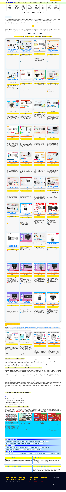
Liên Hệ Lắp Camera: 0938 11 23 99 (55, 0)
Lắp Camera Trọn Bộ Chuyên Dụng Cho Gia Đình (40, 423)
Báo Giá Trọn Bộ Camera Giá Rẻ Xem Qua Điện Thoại (26, 423)
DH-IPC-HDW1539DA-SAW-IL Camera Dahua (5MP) (39, 342)
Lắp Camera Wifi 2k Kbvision (36, 449)
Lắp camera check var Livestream (11, 441)
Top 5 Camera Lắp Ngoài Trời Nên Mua (31, 443)
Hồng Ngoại (26, 36)
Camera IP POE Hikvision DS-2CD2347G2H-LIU (39, 272)
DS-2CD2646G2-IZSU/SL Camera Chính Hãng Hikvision (12, 161)
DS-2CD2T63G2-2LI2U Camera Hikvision (13, 135)
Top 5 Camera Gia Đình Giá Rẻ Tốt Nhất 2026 (13, 466)
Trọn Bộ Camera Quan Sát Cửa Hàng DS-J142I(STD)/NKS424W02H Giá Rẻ (12, 50)
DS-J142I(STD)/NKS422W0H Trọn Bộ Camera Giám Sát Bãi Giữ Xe (12, 80)
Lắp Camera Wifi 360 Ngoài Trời (10, 38)
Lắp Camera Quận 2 (11, 2)
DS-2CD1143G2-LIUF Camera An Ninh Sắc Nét (26, 187)
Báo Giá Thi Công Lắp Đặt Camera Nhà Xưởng (42, 466)
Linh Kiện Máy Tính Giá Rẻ (10, 453)
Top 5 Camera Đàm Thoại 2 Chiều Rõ (11, 443)
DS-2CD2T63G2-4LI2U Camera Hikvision (53, 109)
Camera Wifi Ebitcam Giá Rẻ (13, 330)
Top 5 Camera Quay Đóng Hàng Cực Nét (34, 441)
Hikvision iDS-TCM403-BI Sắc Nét (39, 50)
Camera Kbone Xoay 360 (27, 449)
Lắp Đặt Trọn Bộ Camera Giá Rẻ (54, 423)
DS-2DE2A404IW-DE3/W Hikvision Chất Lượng (39, 80)
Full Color (30, 36)
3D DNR (50, 36)
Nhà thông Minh (49, 2)
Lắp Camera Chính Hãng (22, 2)
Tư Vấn (55, 2)
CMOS (36, 36)
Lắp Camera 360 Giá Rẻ (44, 453)
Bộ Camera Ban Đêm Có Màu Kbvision (21, 453)
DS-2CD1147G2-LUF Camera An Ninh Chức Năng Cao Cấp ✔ (12, 187)
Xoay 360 (39, 36)
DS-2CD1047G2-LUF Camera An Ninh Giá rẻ (39, 187)
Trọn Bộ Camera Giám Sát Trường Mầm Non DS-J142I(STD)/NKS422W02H (26, 50)
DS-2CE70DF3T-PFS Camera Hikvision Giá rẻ (13, 109)
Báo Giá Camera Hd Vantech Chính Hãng (25, 330)
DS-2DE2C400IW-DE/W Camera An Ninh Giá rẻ (26, 80)
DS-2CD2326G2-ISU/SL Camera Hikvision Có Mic (39, 161)
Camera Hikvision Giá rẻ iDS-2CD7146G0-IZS (44, 327)
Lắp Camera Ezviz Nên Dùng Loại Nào (40, 457)
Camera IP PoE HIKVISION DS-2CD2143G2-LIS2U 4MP (13, 302)
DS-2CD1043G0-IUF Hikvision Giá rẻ (53, 187)
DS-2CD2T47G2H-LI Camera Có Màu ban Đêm (39, 135)
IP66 (47, 36)
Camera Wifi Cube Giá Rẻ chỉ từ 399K (11, 447)
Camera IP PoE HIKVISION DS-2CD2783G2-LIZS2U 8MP (13, 272)
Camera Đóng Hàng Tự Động (10, 457)
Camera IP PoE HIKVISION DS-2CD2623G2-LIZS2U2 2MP (26, 272)
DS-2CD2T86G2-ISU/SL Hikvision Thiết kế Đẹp (26, 109)
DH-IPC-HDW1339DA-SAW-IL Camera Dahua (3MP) (54, 342)
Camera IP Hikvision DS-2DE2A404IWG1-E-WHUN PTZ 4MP (53, 303)
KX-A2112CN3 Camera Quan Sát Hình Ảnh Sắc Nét (18, 328)
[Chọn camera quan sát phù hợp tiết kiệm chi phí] (59, 7)
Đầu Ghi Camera (42, 2)
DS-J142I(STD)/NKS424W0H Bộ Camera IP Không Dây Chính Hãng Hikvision (53, 50)
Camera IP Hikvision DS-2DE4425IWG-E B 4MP (39, 303)
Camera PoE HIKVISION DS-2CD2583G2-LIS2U (26, 242)
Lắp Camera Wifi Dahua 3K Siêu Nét (34, 447)
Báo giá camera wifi (21, 443)
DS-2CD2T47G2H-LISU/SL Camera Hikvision (26, 135)
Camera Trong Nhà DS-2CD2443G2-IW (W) (26, 214)
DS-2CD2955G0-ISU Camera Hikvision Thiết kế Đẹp (53, 135)
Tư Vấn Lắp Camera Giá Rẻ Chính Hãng (45, 328)
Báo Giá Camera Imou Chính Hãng (32, 328)
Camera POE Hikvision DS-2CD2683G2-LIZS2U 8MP (13, 246)
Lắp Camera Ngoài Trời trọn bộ (54, 453)
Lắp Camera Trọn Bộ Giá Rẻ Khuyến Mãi (12, 423)
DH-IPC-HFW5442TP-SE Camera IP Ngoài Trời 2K (16, 327)
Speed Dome (44, 36)
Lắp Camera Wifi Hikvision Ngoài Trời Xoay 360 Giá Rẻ (14, 449)
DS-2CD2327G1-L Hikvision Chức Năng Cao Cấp (26, 161)
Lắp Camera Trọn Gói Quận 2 (32, 2)
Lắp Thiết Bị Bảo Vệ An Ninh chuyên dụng (33, 453)
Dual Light (20, 36)
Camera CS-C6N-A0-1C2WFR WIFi (30, 327)
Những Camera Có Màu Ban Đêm (22, 441)
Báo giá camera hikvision (45, 441)
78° (23, 36)
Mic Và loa (16, 36)
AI (33, 36)
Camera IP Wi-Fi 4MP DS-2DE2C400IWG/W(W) (53, 244)
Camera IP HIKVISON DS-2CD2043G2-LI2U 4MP (26, 302)
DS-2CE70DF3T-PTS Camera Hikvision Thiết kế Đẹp (53, 80)
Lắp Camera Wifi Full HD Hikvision (23, 447)
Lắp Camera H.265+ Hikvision (33, 13)
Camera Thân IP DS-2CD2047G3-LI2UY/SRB (39, 213)
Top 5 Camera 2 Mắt (41, 443)
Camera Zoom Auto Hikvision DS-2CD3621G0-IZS (12, 213)
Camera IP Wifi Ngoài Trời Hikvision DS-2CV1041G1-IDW (39, 242)
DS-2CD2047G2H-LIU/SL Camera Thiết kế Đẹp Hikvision (52, 161)
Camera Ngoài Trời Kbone (45, 447)
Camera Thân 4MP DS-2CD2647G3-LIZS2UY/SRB (53, 213)
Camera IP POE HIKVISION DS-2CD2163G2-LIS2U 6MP (53, 272)
